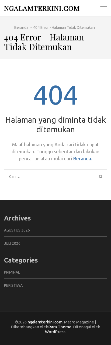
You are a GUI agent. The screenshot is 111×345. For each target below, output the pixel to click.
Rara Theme (59, 327)
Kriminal (12, 272)
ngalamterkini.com (42, 8)
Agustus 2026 (17, 230)
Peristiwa (13, 285)
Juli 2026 (12, 243)
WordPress (55, 331)
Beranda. (82, 158)
